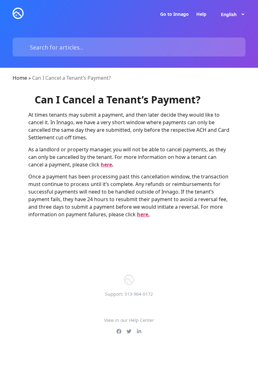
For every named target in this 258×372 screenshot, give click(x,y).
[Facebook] (118, 331)
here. (143, 214)
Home (20, 77)
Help (201, 14)
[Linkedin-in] (139, 331)
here (106, 164)
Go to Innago (174, 14)
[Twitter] (129, 331)
